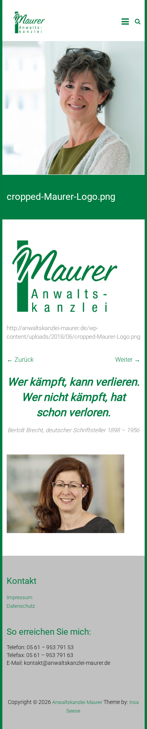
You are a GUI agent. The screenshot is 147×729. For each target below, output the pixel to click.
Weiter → (127, 359)
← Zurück (20, 359)
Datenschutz (21, 606)
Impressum (20, 597)
